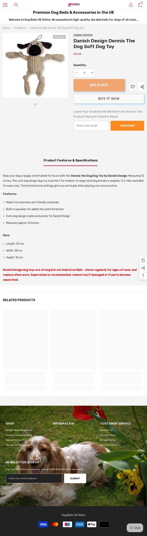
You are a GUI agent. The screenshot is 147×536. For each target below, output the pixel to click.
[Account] (131, 5)
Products (20, 28)
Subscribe (127, 125)
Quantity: (80, 65)
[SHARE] (140, 86)
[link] (132, 86)
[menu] (5, 4)
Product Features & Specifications (71, 160)
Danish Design (83, 35)
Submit (75, 478)
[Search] (16, 4)
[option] (35, 65)
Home (6, 28)
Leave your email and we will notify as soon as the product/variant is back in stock (108, 114)
